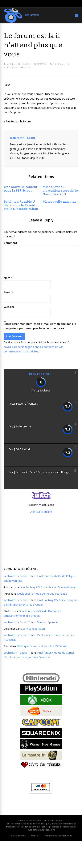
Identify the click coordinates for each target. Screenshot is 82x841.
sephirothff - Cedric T (18, 63)
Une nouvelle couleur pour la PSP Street (21, 188)
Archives (35, 835)
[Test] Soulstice (41, 390)
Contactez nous (18, 835)
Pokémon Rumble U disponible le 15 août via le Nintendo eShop (21, 205)
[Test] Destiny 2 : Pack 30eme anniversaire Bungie (39, 472)
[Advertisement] (41, 540)
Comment (10, 243)
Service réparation (48, 622)
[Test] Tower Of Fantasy (23, 403)
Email (7, 292)
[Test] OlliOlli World (19, 449)
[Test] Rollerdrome (19, 426)
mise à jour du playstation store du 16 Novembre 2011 (60, 190)
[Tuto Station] (21, 22)
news (27, 67)
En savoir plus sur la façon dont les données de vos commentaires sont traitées (37, 346)
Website (9, 307)
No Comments (61, 63)
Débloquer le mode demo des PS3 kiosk (42, 593)
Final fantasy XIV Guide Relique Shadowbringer (48, 587)
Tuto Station (35, 820)
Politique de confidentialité (58, 835)
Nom (7, 278)
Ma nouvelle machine (59, 201)
